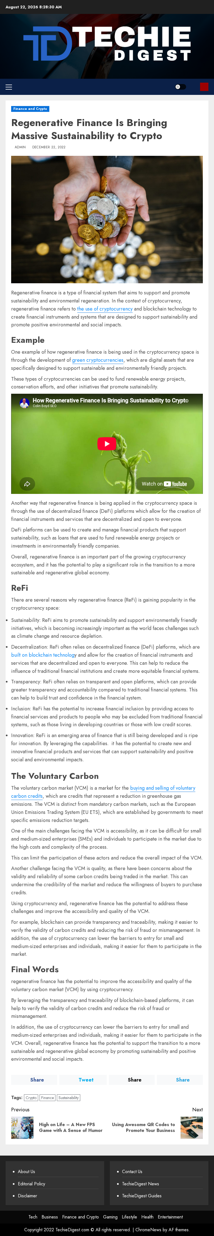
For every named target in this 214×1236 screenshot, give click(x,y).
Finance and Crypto (30, 108)
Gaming (110, 1217)
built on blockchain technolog (42, 655)
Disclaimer (27, 1196)
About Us (26, 1171)
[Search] (193, 87)
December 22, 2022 (49, 147)
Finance (47, 1097)
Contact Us (132, 1171)
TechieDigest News (140, 1184)
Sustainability (69, 1097)
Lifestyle (129, 1217)
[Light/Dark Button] (180, 87)
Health (147, 1217)
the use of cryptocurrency (105, 308)
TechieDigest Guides (142, 1196)
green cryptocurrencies (97, 360)
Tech (32, 1217)
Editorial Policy (31, 1184)
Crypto (31, 1097)
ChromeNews (148, 1230)
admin (20, 147)
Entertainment (170, 1217)
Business (50, 1217)
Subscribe (204, 87)
